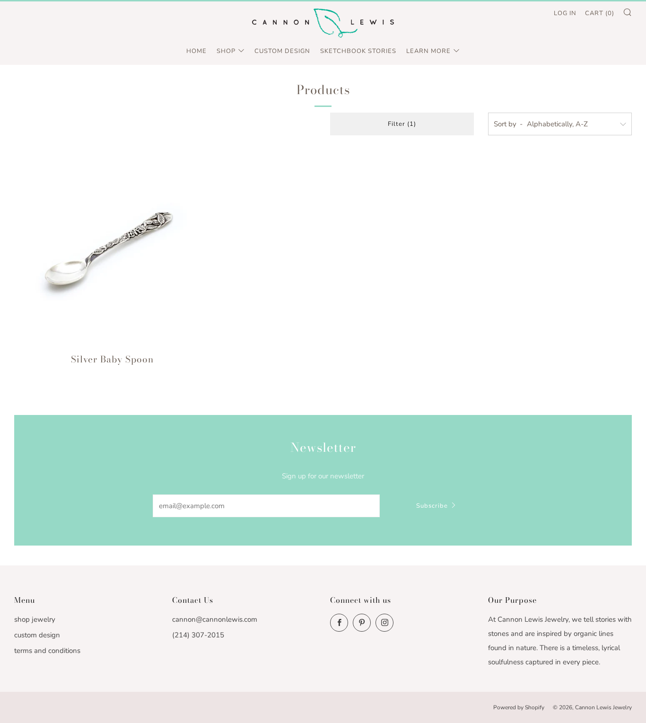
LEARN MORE (428, 51)
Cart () (599, 13)
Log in (565, 13)
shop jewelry (34, 619)
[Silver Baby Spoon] (112, 248)
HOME (196, 51)
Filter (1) (402, 124)
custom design (37, 635)
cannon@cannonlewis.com (214, 619)
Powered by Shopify (518, 707)
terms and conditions (47, 650)
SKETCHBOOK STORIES (358, 51)
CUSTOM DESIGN (282, 51)
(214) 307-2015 (198, 635)
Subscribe (432, 506)
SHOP (226, 51)
